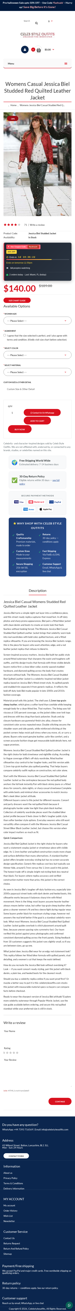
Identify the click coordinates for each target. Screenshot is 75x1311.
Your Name (9, 1031)
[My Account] (25, 49)
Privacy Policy (10, 1178)
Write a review (37, 224)
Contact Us (9, 1238)
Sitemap (7, 1253)
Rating (7, 1048)
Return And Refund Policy (16, 1248)
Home (13, 105)
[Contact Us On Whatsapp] (69, 1305)
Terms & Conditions (13, 1183)
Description (37, 590)
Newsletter (9, 1221)
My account (9, 1205)
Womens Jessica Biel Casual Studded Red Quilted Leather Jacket (43, 105)
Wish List (8, 1216)
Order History (10, 1210)
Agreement (10, 331)
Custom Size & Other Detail (17, 382)
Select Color (11, 348)
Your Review (10, 1059)
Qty (10, 406)
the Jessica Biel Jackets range (56, 641)
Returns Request (11, 1243)
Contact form (16, 1156)
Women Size (11, 314)
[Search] (36, 23)
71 (25, 224)
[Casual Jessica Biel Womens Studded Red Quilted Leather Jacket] (37, 164)
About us (7, 1172)
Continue (60, 1101)
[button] (44, 49)
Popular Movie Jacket (48, 1000)
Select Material (13, 365)
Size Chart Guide (17, 300)
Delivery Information (13, 1188)
